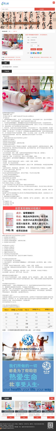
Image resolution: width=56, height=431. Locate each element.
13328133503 (10, 425)
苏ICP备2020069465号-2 (30, 426)
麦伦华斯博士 (18, 59)
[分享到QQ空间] (34, 53)
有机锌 (6, 59)
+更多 (52, 398)
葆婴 (14, 59)
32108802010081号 (7, 428)
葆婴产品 (15, 31)
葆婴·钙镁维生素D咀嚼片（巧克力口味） (13, 57)
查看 (11, 417)
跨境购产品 (21, 423)
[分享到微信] (40, 53)
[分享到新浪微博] (36, 53)
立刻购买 (39, 49)
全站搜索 (42, 9)
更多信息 (33, 49)
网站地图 (16, 426)
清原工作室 (11, 426)
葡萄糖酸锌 (11, 59)
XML (20, 426)
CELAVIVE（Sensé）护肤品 (12, 423)
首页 (9, 31)
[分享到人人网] (38, 53)
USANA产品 (26, 423)
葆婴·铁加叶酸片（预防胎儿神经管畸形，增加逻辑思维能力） (43, 57)
